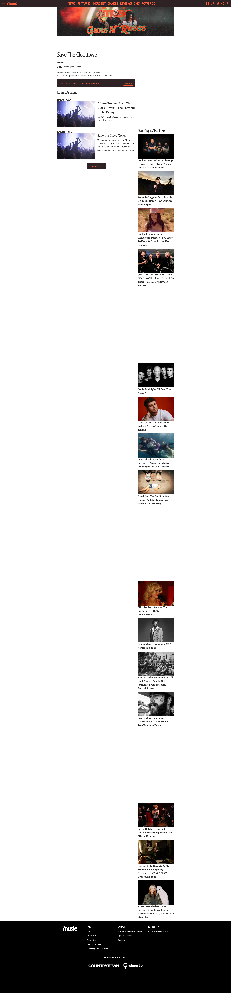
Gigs (137, 3)
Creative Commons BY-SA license (101, 75)
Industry (99, 3)
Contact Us (121, 940)
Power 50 (148, 3)
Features (84, 3)
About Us (90, 931)
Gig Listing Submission (125, 936)
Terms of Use (91, 940)
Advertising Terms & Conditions (97, 949)
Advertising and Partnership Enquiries (130, 931)
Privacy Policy (91, 936)
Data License (96, 72)
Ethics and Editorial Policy (95, 944)
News (72, 3)
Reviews (126, 3)
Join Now (128, 83)
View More (96, 166)
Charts (113, 3)
